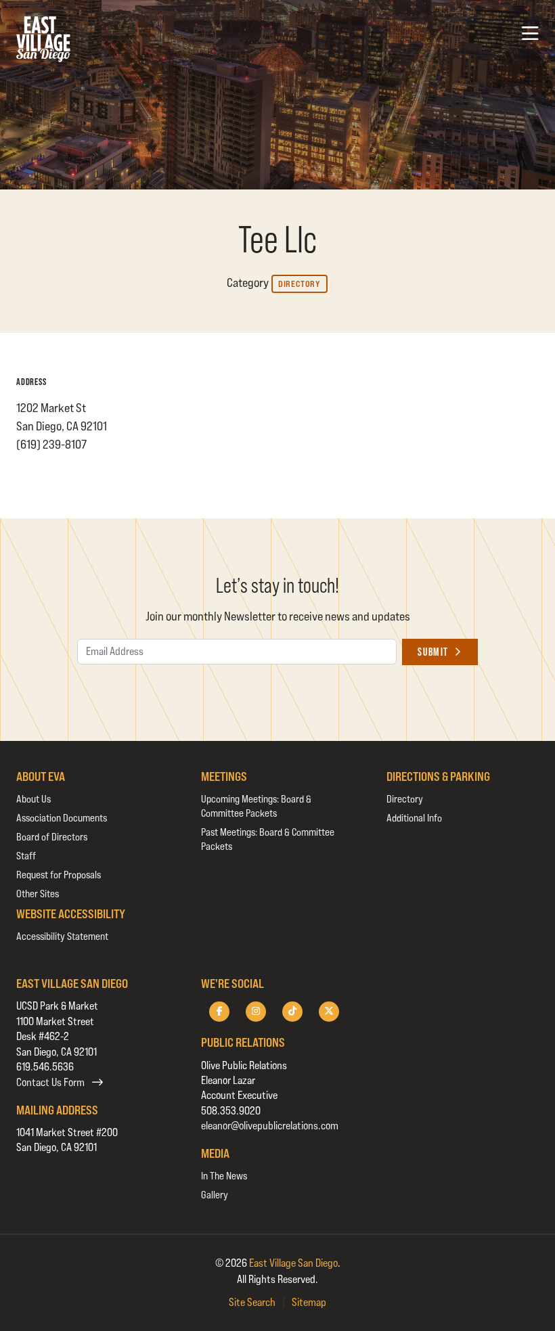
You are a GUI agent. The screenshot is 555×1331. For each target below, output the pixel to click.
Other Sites (37, 893)
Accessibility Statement (62, 936)
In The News (224, 1175)
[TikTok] (292, 1011)
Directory (299, 283)
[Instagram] (256, 1011)
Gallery (214, 1194)
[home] (43, 39)
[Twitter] (329, 1011)
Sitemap (309, 1302)
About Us (33, 799)
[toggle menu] (530, 34)
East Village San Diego (293, 1263)
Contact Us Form (51, 1082)
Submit (433, 652)
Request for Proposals (58, 874)
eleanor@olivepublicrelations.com (269, 1125)
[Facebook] (219, 1011)
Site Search (252, 1302)
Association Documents (61, 818)
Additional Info (414, 818)
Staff (26, 855)
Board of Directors (51, 836)
